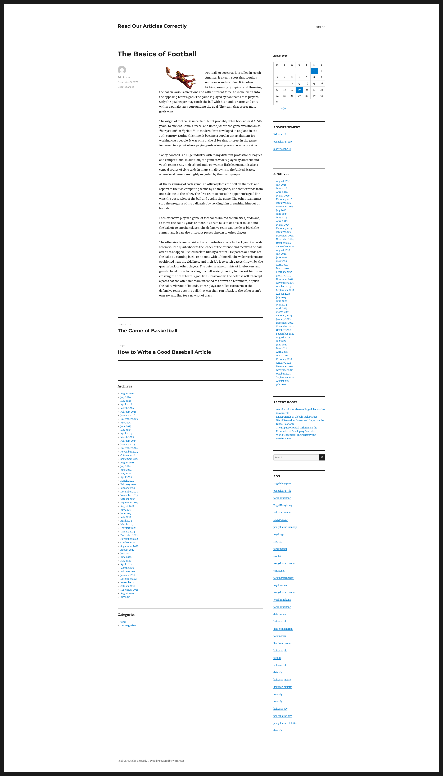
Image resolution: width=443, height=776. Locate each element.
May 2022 (125, 560)
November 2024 (129, 451)
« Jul (283, 108)
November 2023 (129, 495)
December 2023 (129, 491)
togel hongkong (282, 498)
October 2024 (127, 455)
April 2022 (126, 564)
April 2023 (126, 520)
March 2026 (127, 408)
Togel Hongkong (282, 505)
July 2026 (125, 397)
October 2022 (127, 542)
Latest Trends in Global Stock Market (296, 416)
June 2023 (125, 513)
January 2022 (127, 575)
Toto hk (320, 26)
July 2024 (125, 466)
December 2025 (129, 419)
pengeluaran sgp (282, 141)
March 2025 (127, 437)
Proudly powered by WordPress (167, 760)
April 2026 (126, 404)
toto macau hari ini (283, 578)
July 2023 (125, 509)
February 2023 (128, 528)
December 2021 (128, 578)
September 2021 (129, 589)
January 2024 (127, 488)
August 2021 (127, 593)
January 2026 (127, 415)
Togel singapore (282, 483)
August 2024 (127, 462)
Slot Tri (277, 541)
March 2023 (127, 524)
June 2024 (126, 469)
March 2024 (127, 480)
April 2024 (126, 477)
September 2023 (129, 502)
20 (299, 89)
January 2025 (127, 444)
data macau (279, 614)
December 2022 (129, 535)
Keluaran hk (280, 134)
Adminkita (124, 77)
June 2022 (126, 557)
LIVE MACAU (280, 519)
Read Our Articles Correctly (152, 26)
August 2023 (127, 506)
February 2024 (128, 484)
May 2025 (125, 429)
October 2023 (127, 498)
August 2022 (127, 549)
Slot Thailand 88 (282, 149)
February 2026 (128, 411)
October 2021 (127, 586)
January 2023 (127, 531)
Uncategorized (126, 86)
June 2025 (126, 426)
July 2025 (125, 422)
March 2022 (127, 568)
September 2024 (129, 459)
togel (123, 621)
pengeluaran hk (282, 490)
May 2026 (125, 400)
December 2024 (129, 448)
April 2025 (126, 433)
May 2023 (125, 517)
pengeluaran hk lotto (284, 723)
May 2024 (125, 473)
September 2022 (129, 546)
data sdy (277, 730)
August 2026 (127, 393)
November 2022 (129, 538)
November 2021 (129, 582)
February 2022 (128, 571)
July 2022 (125, 553)
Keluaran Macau (282, 512)
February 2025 (128, 440)
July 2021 (125, 597)
